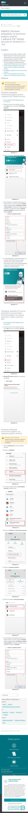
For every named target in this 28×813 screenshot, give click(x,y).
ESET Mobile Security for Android (8, 26)
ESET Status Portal (5, 769)
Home (5, 24)
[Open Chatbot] (23, 808)
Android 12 (19, 712)
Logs (4, 723)
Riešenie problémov (8, 720)
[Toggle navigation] (25, 3)
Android (9, 24)
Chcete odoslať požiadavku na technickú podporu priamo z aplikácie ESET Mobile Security (14, 67)
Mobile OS (5, 712)
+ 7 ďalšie (5, 715)
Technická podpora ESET (7, 771)
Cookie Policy (17, 796)
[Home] (1, 24)
